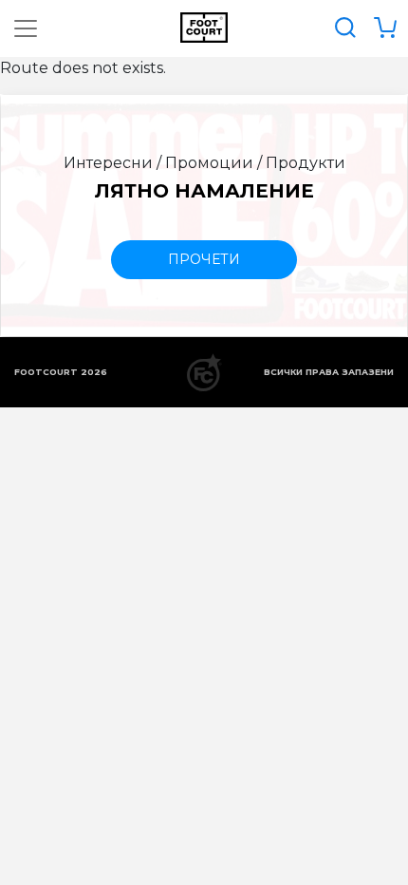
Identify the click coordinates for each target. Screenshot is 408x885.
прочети (204, 259)
